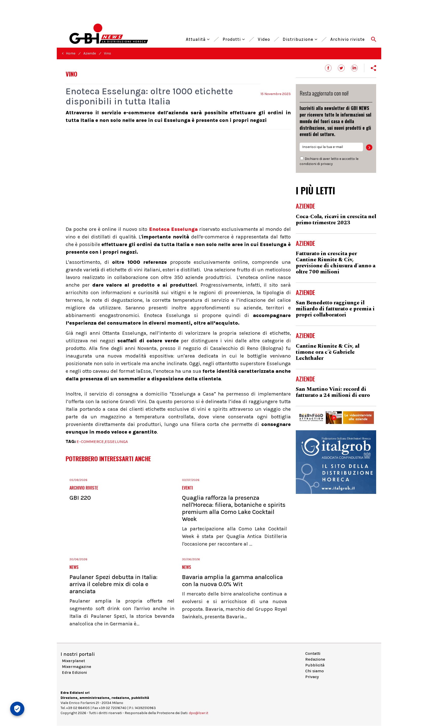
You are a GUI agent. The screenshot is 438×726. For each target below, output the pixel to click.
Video (264, 39)
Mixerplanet (73, 660)
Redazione (315, 659)
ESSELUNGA (116, 441)
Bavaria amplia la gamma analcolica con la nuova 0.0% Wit (232, 580)
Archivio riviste (347, 39)
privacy (327, 164)
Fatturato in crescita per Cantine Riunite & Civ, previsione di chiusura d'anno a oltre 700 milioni (335, 263)
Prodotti (232, 39)
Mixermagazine (76, 666)
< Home (68, 53)
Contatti (312, 653)
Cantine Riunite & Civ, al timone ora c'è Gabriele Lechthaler (327, 352)
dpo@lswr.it (198, 713)
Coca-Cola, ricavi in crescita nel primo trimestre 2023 (336, 220)
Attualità (196, 39)
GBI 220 (80, 497)
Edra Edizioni (74, 672)
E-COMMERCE (90, 441)
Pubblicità (314, 665)
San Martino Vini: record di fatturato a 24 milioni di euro (333, 392)
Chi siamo (314, 670)
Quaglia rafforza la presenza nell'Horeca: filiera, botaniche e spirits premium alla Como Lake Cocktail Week (233, 508)
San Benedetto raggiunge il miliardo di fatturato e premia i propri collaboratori (335, 309)
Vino (107, 53)
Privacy (312, 676)
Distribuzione (299, 39)
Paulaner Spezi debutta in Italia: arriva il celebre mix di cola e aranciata (113, 584)
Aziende (89, 53)
